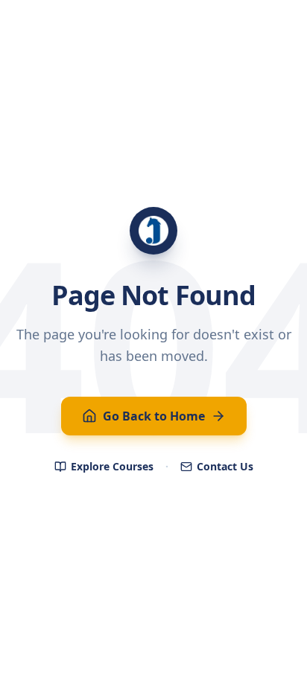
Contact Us (225, 466)
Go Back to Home (154, 416)
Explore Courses (112, 466)
